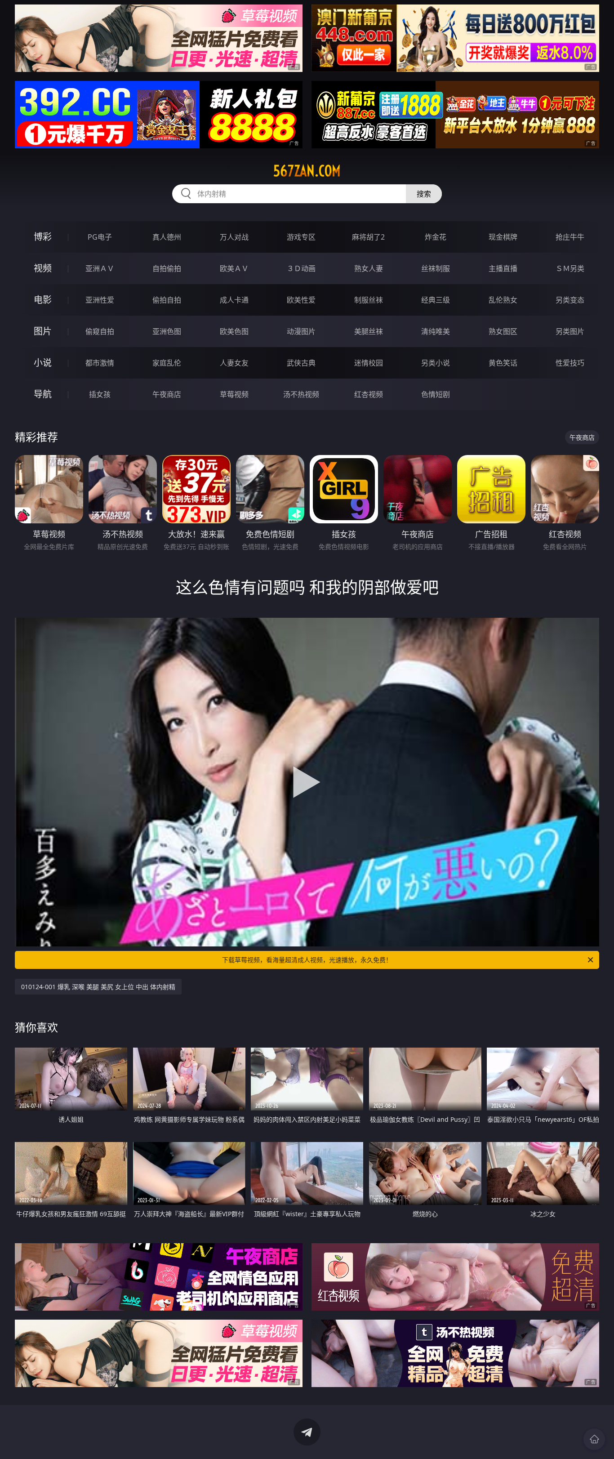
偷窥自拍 (99, 331)
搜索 (424, 194)
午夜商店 (166, 394)
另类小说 (435, 363)
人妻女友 (234, 363)
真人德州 (166, 237)
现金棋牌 (503, 237)
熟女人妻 (368, 268)
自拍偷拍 (166, 268)
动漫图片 (301, 331)
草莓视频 (234, 394)
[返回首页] (594, 1439)
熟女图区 (503, 331)
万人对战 (234, 237)
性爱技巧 (570, 363)
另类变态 (570, 300)
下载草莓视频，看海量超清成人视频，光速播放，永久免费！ (307, 959)
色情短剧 (435, 394)
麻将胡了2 (368, 237)
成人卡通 (234, 300)
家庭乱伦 (166, 363)
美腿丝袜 (368, 331)
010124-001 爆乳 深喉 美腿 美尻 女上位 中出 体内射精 (98, 986)
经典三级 (435, 300)
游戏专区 (301, 237)
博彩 (43, 237)
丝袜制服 (435, 268)
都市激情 (99, 363)
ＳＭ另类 (570, 268)
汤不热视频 (301, 394)
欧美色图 (234, 331)
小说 (43, 363)
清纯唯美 (435, 331)
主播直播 (503, 268)
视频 (43, 268)
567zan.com (307, 171)
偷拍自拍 (166, 300)
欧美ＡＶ (234, 268)
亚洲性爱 (99, 300)
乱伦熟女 (503, 300)
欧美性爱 (301, 300)
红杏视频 (368, 394)
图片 (43, 331)
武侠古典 (301, 363)
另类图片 (570, 331)
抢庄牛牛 (570, 237)
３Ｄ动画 (301, 268)
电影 (43, 300)
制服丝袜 (368, 300)
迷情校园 (368, 363)
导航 (43, 394)
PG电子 (100, 237)
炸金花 (435, 237)
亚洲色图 (166, 331)
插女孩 (100, 394)
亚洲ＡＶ (99, 268)
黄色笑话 (503, 363)
